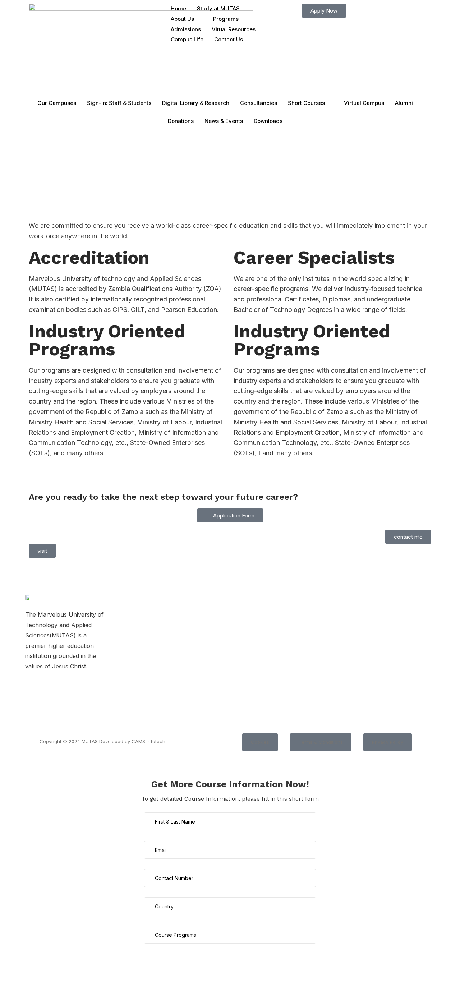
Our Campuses (56, 103)
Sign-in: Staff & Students (119, 103)
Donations (181, 121)
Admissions (186, 29)
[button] (260, 742)
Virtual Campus (364, 103)
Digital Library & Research (195, 103)
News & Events (223, 121)
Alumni (404, 103)
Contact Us (228, 39)
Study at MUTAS (218, 8)
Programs (226, 18)
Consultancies (258, 103)
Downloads (268, 121)
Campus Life (187, 39)
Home (178, 8)
